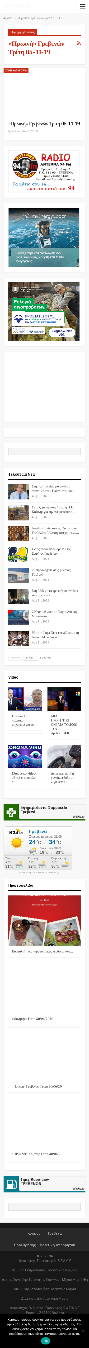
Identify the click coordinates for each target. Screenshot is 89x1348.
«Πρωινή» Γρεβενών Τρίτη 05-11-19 (44, 123)
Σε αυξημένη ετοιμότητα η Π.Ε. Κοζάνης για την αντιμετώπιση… (53, 509)
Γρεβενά (55, 1233)
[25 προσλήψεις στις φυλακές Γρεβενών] (18, 575)
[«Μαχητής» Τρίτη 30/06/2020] (44, 988)
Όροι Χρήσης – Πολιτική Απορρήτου (44, 1245)
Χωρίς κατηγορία (16, 70)
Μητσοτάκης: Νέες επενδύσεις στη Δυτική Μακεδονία (55, 635)
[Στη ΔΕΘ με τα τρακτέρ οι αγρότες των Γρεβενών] (18, 596)
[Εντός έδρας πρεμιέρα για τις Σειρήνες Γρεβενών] (18, 554)
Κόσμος (34, 1233)
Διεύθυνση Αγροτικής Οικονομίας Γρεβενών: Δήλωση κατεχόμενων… (55, 530)
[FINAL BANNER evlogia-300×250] (44, 311)
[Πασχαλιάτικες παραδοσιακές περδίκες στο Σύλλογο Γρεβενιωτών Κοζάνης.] (44, 920)
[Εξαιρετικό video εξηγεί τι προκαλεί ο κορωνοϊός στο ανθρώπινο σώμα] (25, 756)
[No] (83, 1330)
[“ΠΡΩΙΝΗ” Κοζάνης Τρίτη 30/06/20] (44, 1123)
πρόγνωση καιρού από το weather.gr (39, 872)
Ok (45, 1341)
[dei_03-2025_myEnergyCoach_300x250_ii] (44, 237)
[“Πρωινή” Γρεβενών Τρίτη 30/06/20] (44, 1056)
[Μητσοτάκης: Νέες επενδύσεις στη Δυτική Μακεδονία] (18, 638)
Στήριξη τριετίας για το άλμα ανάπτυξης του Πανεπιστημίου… (54, 488)
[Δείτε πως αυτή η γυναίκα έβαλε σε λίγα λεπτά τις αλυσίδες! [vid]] (64, 756)
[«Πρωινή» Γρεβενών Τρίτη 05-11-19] (40, 91)
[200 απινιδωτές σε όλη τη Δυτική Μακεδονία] (18, 617)
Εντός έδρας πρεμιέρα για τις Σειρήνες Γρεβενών (51, 551)
